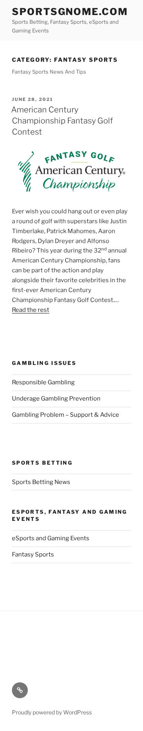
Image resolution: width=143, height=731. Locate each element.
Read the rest (30, 309)
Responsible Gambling (43, 382)
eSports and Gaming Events (50, 538)
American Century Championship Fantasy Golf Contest (62, 121)
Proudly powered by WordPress (52, 712)
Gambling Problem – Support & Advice (65, 414)
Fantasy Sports (33, 554)
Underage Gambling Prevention (56, 398)
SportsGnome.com (70, 11)
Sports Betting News (41, 482)
